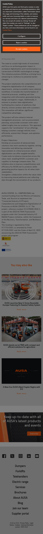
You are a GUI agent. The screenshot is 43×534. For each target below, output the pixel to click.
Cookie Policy (7, 30)
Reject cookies (21, 42)
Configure (21, 36)
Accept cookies (21, 49)
